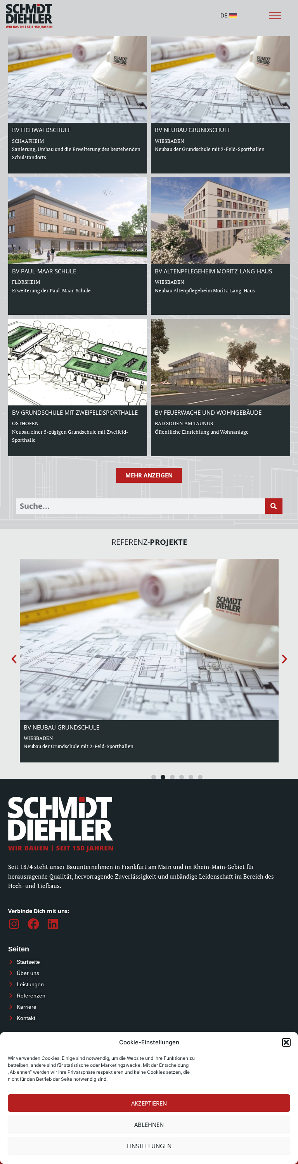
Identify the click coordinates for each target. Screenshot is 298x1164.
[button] (286, 1042)
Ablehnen (149, 1124)
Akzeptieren (149, 1103)
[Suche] (273, 506)
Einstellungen (149, 1146)
